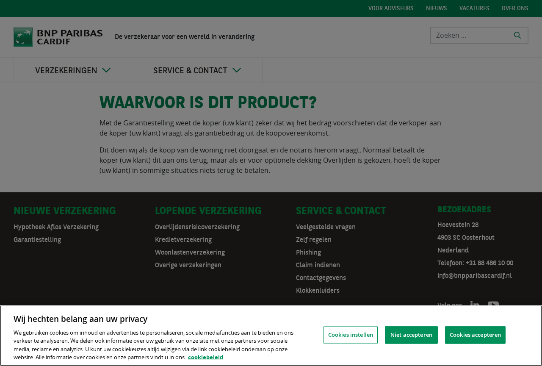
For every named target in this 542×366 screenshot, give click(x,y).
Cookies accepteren (475, 334)
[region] (271, 335)
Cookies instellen (350, 334)
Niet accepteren (411, 334)
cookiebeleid (205, 357)
